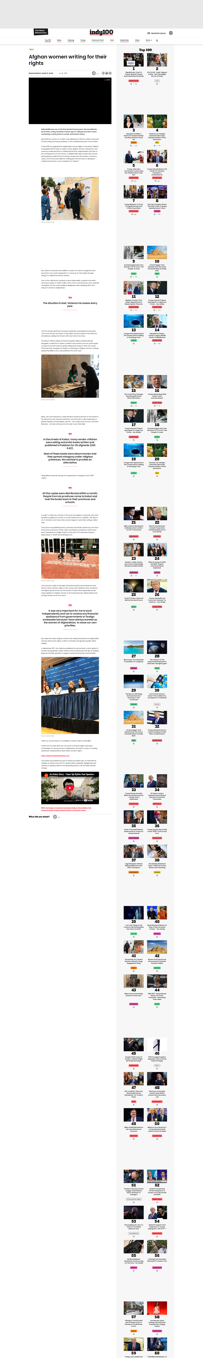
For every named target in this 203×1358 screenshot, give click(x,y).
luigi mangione (133, 872)
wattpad (157, 872)
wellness (133, 668)
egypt (157, 273)
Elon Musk (157, 934)
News (59, 40)
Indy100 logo (101, 32)
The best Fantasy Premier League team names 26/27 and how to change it (134, 1191)
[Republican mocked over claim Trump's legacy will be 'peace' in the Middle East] (157, 321)
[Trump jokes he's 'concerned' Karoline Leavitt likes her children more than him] (134, 156)
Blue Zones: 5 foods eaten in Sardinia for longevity (134, 661)
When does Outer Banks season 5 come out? (133, 995)
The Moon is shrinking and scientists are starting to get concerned (133, 697)
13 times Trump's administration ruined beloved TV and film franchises (157, 796)
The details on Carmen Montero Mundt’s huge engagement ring (134, 961)
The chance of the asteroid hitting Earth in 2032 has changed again (157, 661)
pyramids (157, 968)
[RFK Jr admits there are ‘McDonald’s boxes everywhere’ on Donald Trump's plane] (134, 1078)
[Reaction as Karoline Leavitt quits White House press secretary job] (157, 1078)
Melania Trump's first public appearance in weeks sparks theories (134, 302)
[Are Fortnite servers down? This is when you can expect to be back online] (157, 681)
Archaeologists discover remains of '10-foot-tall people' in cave (133, 267)
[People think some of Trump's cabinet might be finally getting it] (134, 1044)
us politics (157, 536)
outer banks (133, 1004)
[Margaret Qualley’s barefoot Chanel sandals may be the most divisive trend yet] (134, 121)
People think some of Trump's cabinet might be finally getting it (134, 1059)
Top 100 (48, 40)
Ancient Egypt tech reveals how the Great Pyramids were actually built (157, 268)
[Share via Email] (110, 73)
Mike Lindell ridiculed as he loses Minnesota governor (133, 1129)
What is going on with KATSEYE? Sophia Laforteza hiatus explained (157, 565)
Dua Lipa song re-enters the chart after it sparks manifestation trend (157, 206)
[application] (70, 101)
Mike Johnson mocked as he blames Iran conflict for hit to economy (133, 528)
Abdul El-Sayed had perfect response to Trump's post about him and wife (157, 1191)
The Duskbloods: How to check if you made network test (133, 1227)
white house (157, 804)
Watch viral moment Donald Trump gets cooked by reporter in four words (157, 529)
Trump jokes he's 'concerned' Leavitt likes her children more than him (133, 172)
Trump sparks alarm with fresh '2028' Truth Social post (157, 831)
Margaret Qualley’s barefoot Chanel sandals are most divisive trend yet (133, 136)
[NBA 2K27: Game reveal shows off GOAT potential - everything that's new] (157, 981)
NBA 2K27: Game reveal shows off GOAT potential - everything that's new (157, 996)
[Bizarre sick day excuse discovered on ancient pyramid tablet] (157, 947)
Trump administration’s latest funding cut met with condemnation (157, 732)
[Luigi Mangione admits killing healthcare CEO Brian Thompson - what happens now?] (134, 851)
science (133, 403)
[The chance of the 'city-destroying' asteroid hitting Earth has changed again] (157, 647)
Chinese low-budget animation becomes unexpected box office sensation (157, 136)
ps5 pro (157, 1065)
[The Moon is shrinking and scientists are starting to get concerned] (134, 681)
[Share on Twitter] (106, 73)
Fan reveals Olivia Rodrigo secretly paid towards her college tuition (157, 1323)
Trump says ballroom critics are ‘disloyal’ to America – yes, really (157, 600)
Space (157, 668)
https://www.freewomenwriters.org (55, 756)
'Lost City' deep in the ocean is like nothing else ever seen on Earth (134, 927)
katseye (157, 572)
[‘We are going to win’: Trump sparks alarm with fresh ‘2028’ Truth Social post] (157, 817)
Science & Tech (98, 40)
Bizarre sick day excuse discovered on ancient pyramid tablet (157, 961)
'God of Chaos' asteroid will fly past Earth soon (133, 599)
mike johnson (134, 536)
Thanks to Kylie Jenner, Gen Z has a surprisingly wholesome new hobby (133, 564)
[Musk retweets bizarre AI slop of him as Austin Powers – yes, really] (157, 912)
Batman (133, 1331)
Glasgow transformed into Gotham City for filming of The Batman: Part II (134, 1323)
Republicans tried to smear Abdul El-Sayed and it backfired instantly (134, 74)
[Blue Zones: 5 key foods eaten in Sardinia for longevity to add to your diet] (134, 647)
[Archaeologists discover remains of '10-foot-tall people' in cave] (134, 252)
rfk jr (133, 1101)
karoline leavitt (157, 1101)
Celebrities (124, 40)
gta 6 (157, 81)
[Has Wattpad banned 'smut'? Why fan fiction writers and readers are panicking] (157, 851)
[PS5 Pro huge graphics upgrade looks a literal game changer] (157, 1044)
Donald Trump (157, 307)
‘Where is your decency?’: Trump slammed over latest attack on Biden (157, 1129)
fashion (134, 142)
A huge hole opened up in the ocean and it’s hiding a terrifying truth (134, 335)
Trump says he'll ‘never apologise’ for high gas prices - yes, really (157, 302)
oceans (134, 340)
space (134, 607)
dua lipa (157, 211)
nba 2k (157, 1004)
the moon (133, 704)
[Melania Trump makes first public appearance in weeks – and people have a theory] (134, 287)
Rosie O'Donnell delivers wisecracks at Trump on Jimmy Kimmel (133, 831)
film (157, 142)
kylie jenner (133, 572)
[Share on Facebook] (103, 73)
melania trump (133, 307)
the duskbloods (133, 1233)
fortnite (157, 704)
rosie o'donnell (133, 838)
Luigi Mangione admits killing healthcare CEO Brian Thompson (134, 866)
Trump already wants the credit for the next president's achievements (157, 172)
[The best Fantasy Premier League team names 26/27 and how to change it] (134, 1176)
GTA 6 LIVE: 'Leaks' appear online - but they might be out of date (157, 74)
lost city (133, 934)
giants (134, 273)
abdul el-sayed (133, 81)
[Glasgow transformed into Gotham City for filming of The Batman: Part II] (134, 1308)
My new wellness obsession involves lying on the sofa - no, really (133, 1261)
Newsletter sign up (158, 33)
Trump (82, 40)
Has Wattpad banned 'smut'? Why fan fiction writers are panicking (157, 866)
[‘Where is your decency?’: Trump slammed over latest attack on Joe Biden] (157, 1114)
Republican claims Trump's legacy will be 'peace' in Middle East (157, 335)
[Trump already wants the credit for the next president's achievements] (157, 156)
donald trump (134, 178)
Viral (112, 40)
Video (137, 40)
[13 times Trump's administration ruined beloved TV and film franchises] (157, 781)
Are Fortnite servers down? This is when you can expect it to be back (157, 696)
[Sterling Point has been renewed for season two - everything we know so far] (157, 1246)
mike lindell (133, 1136)
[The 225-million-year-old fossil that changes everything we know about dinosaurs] (134, 381)
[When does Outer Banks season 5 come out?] (134, 981)
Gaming (71, 40)
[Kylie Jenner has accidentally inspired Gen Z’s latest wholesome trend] (134, 549)
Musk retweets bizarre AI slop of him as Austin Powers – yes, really (157, 927)
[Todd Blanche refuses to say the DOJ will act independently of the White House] (157, 1344)
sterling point (157, 1267)
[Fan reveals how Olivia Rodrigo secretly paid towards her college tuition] (157, 1308)
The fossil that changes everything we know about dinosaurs (133, 396)
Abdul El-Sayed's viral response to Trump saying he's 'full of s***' (157, 1227)
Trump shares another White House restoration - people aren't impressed (133, 796)
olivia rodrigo (157, 1331)
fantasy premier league (134, 1199)
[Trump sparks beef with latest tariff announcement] (157, 381)
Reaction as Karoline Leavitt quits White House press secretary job (157, 1094)
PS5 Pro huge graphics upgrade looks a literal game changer (157, 1059)
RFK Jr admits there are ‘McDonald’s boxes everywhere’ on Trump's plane (134, 1094)
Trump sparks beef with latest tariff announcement (157, 396)
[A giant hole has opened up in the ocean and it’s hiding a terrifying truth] (134, 321)
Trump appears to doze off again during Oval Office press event (133, 206)
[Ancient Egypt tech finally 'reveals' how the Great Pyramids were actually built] (157, 252)
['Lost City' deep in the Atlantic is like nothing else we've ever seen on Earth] (134, 912)
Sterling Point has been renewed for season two (157, 1260)
